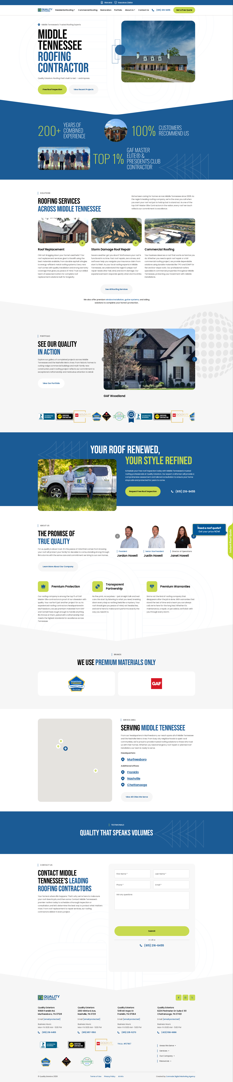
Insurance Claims (125, 2)
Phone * (120, 891)
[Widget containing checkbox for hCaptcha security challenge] (132, 923)
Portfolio (118, 10)
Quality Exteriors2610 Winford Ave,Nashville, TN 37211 (87, 1017)
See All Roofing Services (116, 292)
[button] (140, 78)
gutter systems (132, 303)
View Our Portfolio (51, 386)
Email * (158, 891)
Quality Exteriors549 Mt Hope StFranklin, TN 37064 (126, 1017)
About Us (129, 10)
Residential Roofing (64, 10)
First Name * (121, 881)
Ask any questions (124, 901)
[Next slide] (194, 362)
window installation (115, 303)
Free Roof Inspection (52, 92)
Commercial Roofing (87, 10)
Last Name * (160, 881)
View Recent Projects (83, 92)
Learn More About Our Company (58, 570)
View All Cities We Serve (137, 800)
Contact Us (143, 10)
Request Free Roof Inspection (143, 494)
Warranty (108, 2)
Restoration (105, 10)
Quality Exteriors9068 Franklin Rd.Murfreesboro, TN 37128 (50, 1017)
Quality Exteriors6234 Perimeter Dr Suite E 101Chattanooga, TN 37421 (171, 1017)
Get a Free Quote (184, 10)
